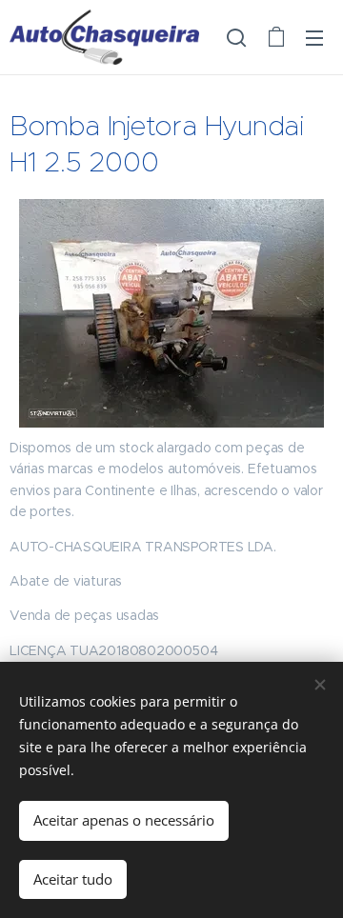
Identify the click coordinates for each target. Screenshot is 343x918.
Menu (314, 37)
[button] (236, 37)
